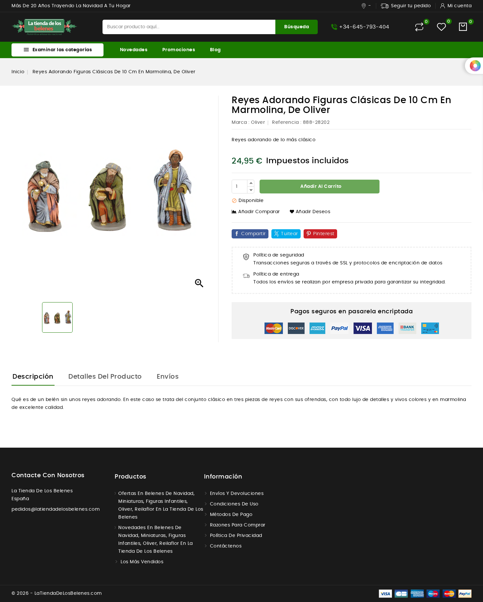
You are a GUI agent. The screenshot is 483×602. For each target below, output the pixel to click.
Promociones (179, 50)
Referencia (285, 122)
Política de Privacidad (236, 535)
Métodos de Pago (231, 514)
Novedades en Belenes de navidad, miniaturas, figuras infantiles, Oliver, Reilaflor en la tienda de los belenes (155, 539)
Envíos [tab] (168, 376)
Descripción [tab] (33, 376)
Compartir (253, 234)
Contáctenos (226, 546)
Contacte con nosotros (48, 476)
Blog (215, 50)
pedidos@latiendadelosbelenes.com (56, 509)
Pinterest (323, 234)
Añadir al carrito (320, 186)
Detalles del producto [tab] (105, 376)
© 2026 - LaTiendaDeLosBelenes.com (57, 593)
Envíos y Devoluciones (237, 493)
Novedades (134, 50)
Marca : (241, 122)
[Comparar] (419, 27)
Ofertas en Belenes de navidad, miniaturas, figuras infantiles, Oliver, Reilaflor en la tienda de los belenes (160, 505)
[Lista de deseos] (441, 26)
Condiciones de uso (234, 504)
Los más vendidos (142, 562)
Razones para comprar (237, 525)
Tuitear (289, 234)
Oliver (258, 122)
